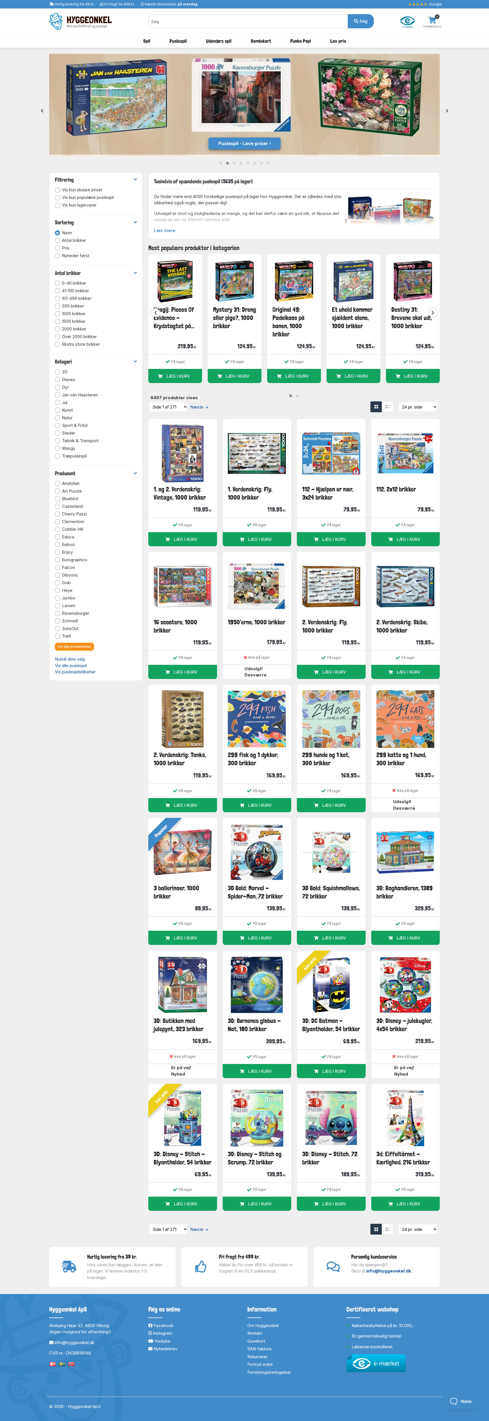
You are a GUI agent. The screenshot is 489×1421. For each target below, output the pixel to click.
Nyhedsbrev (165, 1348)
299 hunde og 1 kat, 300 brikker (325, 759)
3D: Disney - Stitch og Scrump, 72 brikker (255, 1158)
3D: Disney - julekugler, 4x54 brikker (404, 1025)
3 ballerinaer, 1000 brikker (176, 892)
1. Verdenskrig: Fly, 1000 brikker (250, 493)
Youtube (161, 1341)
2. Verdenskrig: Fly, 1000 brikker (325, 626)
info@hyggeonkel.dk (388, 1271)
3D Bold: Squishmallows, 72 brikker (331, 892)
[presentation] (42, 111)
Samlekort (261, 41)
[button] (220, 163)
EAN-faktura (259, 1348)
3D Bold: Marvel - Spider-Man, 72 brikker (255, 892)
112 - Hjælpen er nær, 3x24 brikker (327, 493)
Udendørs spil (218, 41)
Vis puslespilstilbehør (75, 671)
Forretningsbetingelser (269, 1372)
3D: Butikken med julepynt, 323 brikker (178, 1025)
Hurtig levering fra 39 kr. (74, 4)
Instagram (162, 1333)
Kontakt (254, 1333)
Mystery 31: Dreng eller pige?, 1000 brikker (234, 318)
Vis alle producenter (74, 646)
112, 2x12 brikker (396, 489)
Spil (146, 41)
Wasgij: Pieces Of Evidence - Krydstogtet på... (174, 318)
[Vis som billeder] (376, 406)
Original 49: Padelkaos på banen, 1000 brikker (288, 322)
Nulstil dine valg (70, 659)
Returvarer (257, 1356)
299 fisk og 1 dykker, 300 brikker (253, 759)
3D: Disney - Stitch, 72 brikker (329, 1158)
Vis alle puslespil (71, 665)
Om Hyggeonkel (263, 1325)
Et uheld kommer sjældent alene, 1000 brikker (352, 318)
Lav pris (338, 41)
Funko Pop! (300, 41)
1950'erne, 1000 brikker (256, 622)
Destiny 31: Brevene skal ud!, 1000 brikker (411, 318)
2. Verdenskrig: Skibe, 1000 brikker (402, 626)
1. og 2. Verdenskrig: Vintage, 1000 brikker (180, 493)
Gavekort (256, 1341)
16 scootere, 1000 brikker (175, 626)
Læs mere (164, 230)
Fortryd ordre (260, 1364)
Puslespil (178, 41)
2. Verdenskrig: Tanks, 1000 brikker (180, 759)
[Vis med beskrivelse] (387, 406)
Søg (363, 21)
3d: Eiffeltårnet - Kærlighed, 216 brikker (403, 1158)
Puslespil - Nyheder (244, 143)
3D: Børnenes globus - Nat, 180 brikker (254, 1025)
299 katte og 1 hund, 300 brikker (401, 759)
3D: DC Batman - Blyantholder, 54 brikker (331, 1025)
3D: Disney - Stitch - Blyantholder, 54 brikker (182, 1158)
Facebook (163, 1325)
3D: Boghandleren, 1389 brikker (404, 892)
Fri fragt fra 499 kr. (119, 4)
